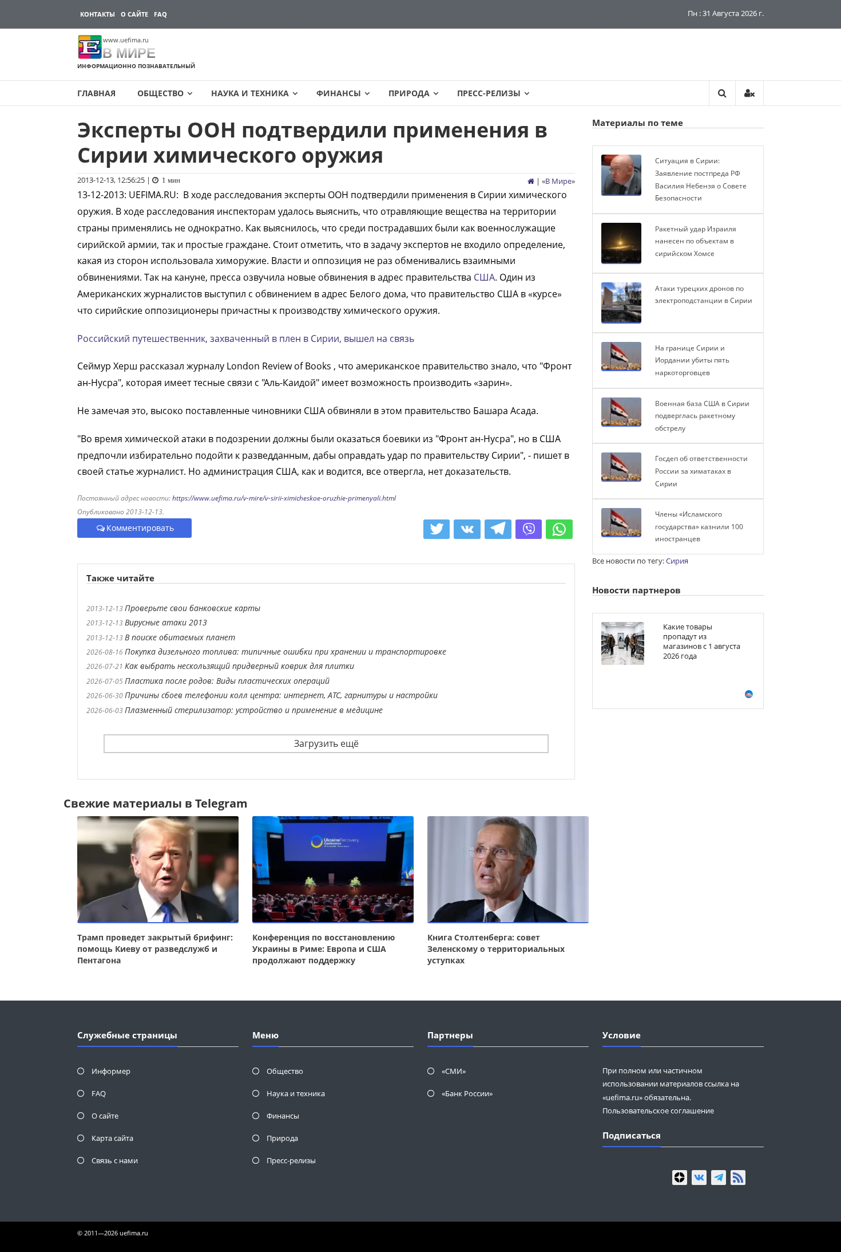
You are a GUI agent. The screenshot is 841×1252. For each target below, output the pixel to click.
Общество (160, 93)
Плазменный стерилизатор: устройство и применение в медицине (254, 709)
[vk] (699, 1177)
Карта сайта (112, 1138)
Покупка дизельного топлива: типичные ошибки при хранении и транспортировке (285, 651)
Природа (409, 93)
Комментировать (140, 527)
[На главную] (530, 181)
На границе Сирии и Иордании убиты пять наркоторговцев (692, 360)
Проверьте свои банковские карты (192, 608)
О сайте (134, 14)
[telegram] (718, 1177)
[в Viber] (528, 529)
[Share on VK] (467, 529)
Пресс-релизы (489, 93)
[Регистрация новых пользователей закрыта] (749, 93)
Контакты (97, 14)
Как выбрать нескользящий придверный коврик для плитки (239, 665)
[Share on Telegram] (498, 529)
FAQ (160, 14)
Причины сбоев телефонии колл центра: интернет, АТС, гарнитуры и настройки (281, 695)
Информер (111, 1071)
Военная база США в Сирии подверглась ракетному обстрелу (702, 416)
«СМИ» (454, 1071)
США (484, 277)
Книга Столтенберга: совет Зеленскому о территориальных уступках (496, 949)
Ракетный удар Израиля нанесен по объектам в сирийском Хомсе (695, 241)
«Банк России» (467, 1093)
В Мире (558, 181)
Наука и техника (250, 93)
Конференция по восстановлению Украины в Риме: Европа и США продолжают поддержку (323, 949)
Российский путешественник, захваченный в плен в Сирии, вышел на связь (245, 338)
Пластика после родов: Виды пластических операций (227, 680)
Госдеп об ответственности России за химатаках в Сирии (701, 471)
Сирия (677, 561)
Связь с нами (115, 1160)
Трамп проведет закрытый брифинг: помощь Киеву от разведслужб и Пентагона (155, 949)
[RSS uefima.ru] (738, 1177)
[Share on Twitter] (436, 529)
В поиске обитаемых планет (180, 637)
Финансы (338, 93)
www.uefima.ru (126, 40)
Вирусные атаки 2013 (166, 622)
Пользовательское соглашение (658, 1110)
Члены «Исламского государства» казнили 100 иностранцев (699, 526)
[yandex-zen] (679, 1177)
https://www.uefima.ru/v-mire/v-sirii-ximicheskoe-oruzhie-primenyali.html (284, 498)
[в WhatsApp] (559, 529)
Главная (96, 93)
